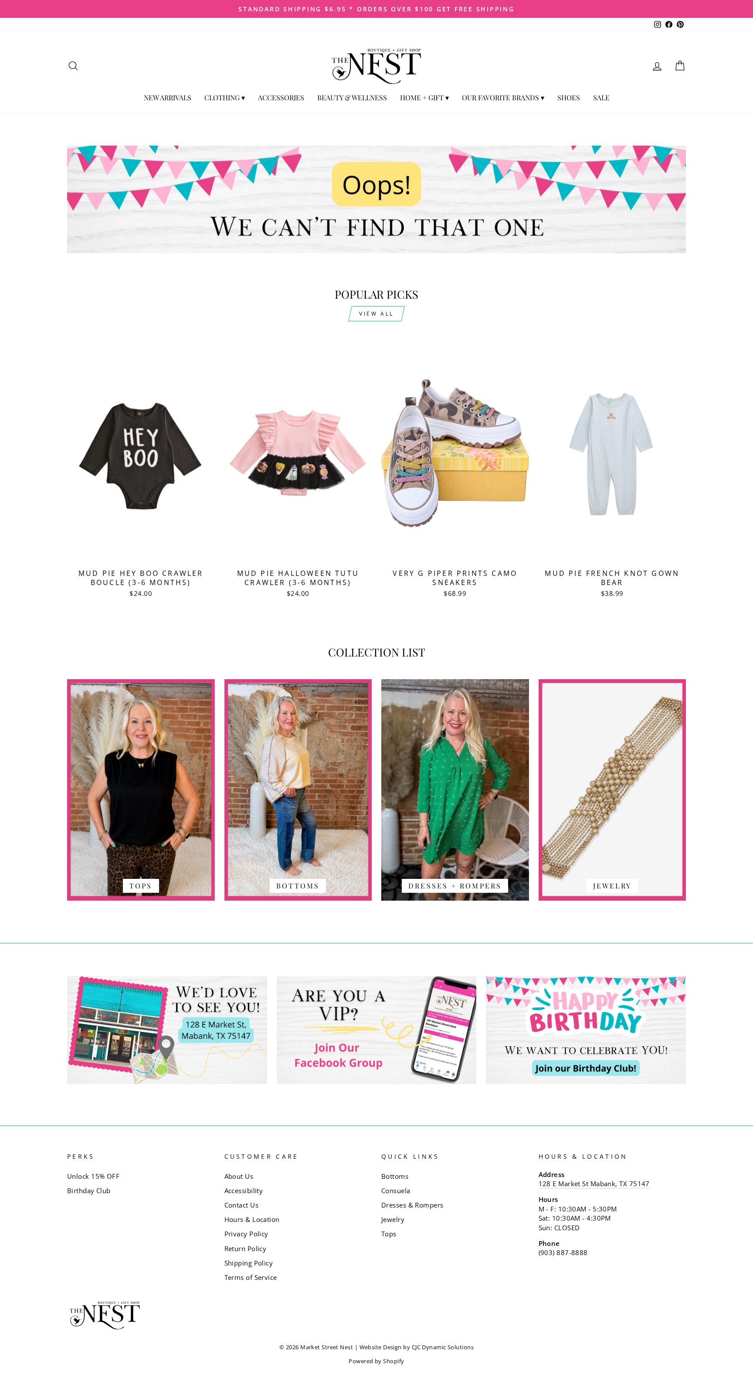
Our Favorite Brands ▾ (503, 97)
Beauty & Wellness (352, 97)
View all (376, 313)
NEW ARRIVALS (167, 97)
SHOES (568, 97)
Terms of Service (250, 1277)
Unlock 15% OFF (93, 1176)
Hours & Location (252, 1219)
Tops (389, 1233)
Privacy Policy (246, 1233)
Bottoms (394, 1176)
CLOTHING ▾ (224, 97)
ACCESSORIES (281, 97)
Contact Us (241, 1205)
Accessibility (243, 1190)
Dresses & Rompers (412, 1205)
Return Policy (245, 1248)
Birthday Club (89, 1190)
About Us (239, 1176)
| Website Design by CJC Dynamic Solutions (414, 1347)
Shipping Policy (248, 1263)
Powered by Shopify (376, 1361)
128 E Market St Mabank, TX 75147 (594, 1183)
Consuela (395, 1190)
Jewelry (392, 1219)
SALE (601, 97)
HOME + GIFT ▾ (424, 97)
